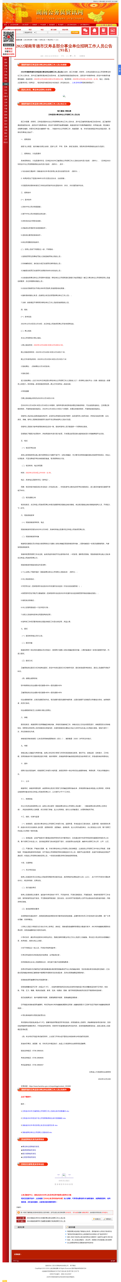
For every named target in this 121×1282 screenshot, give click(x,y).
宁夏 (5, 108)
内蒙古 (6, 96)
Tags (17, 1261)
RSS (14, 1261)
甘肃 (5, 105)
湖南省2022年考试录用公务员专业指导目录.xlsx (40, 1125)
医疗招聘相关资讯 (29, 1154)
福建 (5, 62)
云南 (5, 130)
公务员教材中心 (85, 25)
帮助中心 (96, 1)
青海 (5, 112)
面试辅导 (52, 25)
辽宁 (5, 139)
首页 (5, 25)
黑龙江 (6, 142)
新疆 (5, 118)
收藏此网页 (85, 1212)
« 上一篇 (21, 1218)
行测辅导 (34, 25)
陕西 (5, 115)
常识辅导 (61, 25)
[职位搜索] (75, 33)
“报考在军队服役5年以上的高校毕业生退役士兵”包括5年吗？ (87, 1234)
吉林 (5, 136)
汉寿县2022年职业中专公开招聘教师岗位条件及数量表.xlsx (44, 1118)
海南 (5, 75)
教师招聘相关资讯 (29, 1150)
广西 (5, 72)
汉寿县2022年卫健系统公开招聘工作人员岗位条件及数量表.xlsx (45, 1111)
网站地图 (102, 1)
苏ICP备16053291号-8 (79, 1268)
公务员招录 (25, 25)
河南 (5, 78)
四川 (5, 124)
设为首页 (108, 1)
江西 (5, 87)
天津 (5, 102)
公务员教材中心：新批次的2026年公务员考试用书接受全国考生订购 (46, 1195)
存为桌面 (75, 1212)
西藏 (5, 127)
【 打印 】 (82, 56)
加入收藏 (114, 1)
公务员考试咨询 (72, 25)
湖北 (5, 81)
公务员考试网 (14, 25)
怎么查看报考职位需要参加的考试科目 (80, 1243)
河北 (5, 93)
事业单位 (50, 40)
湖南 (5, 84)
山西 (5, 99)
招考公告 (42, 40)
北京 (5, 90)
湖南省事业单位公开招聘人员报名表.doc (37, 1132)
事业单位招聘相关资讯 (31, 1146)
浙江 (5, 59)
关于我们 (73, 1265)
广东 (5, 69)
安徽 (5, 65)
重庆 (5, 133)
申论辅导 (43, 25)
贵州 (5, 121)
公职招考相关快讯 (29, 1157)
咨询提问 (105, 1212)
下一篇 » (21, 1221)
